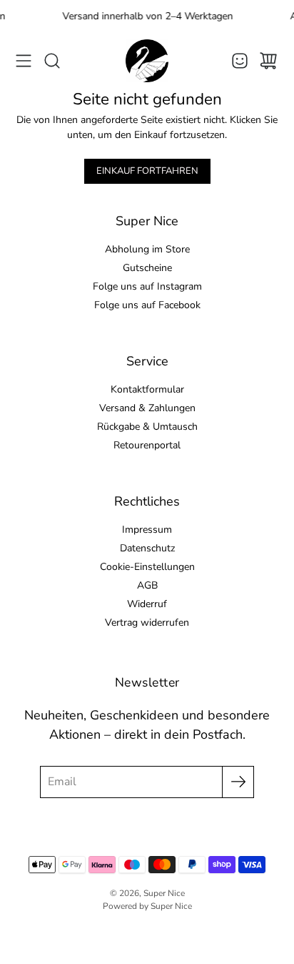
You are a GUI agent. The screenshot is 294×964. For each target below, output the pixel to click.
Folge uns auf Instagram (147, 286)
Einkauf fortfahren (147, 170)
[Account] (239, 60)
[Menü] (23, 60)
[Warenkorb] (268, 60)
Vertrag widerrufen (147, 622)
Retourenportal (147, 445)
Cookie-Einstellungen (147, 567)
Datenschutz (147, 548)
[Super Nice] (147, 60)
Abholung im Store (147, 249)
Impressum (147, 529)
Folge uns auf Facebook (147, 305)
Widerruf (147, 604)
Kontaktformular (147, 389)
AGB (147, 585)
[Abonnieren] (238, 782)
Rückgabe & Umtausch (147, 426)
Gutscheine (147, 268)
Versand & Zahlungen (147, 408)
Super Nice (164, 893)
